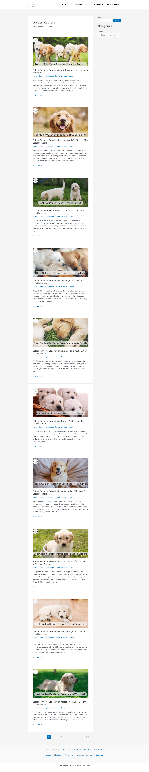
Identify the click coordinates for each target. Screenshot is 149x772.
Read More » (37, 95)
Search (100, 17)
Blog (64, 4)
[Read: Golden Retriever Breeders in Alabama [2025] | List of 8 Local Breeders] (60, 473)
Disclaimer (80, 755)
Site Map (89, 755)
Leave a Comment (39, 76)
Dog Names (113, 4)
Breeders (98, 4)
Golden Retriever (61, 76)
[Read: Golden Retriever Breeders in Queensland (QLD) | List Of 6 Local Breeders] (60, 122)
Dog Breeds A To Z (80, 4)
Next (88, 737)
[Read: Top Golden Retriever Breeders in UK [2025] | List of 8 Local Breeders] (60, 192)
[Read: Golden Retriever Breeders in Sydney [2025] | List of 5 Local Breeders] (60, 262)
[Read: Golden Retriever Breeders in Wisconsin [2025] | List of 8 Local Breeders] (60, 683)
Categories (102, 31)
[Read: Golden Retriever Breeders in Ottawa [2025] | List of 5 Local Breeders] (60, 403)
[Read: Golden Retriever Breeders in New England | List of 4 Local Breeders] (60, 52)
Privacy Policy (70, 755)
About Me (59, 755)
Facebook (97, 755)
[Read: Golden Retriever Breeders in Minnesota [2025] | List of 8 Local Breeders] (60, 613)
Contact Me (50, 755)
